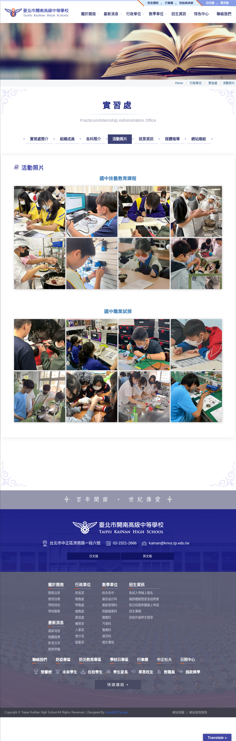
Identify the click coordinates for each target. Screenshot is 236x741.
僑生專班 (108, 642)
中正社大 (164, 659)
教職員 (165, 672)
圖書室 (79, 642)
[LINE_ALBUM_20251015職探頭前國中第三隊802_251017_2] (196, 344)
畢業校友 (142, 672)
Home (179, 83)
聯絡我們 (39, 659)
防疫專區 (63, 659)
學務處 (79, 605)
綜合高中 (108, 593)
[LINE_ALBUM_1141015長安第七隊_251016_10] (196, 396)
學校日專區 (119, 659)
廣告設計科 (109, 599)
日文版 (93, 556)
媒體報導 (54, 637)
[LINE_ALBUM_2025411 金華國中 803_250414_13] (144, 396)
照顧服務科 (109, 611)
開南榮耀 (54, 649)
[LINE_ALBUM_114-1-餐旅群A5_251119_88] (39, 263)
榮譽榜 (42, 672)
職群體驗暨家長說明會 (144, 599)
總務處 (79, 611)
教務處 (79, 599)
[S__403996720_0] (39, 211)
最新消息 (54, 631)
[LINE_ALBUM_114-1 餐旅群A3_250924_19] (196, 211)
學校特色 (54, 605)
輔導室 (79, 623)
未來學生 (66, 672)
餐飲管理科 (109, 605)
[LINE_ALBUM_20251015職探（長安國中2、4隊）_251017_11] (39, 396)
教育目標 (54, 599)
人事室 (79, 630)
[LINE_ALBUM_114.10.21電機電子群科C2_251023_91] (92, 211)
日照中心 (187, 659)
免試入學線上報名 (141, 593)
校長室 (79, 593)
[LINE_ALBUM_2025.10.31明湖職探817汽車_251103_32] (39, 344)
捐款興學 (189, 672)
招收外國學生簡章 (141, 617)
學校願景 (54, 611)
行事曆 (142, 659)
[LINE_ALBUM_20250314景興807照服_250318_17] (92, 396)
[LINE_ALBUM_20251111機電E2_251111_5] (196, 263)
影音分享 (54, 643)
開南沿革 (54, 593)
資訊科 (106, 636)
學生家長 (117, 672)
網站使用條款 (198, 712)
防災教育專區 (90, 659)
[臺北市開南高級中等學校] (36, 12)
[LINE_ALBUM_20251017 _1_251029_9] (144, 344)
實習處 (212, 83)
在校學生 (91, 672)
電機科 (106, 630)
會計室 (79, 636)
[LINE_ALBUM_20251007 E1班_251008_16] (92, 263)
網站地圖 (178, 712)
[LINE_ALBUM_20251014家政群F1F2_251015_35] (144, 263)
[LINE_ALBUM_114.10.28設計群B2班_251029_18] (144, 211)
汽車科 (106, 623)
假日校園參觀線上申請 (144, 605)
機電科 (106, 617)
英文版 (147, 556)
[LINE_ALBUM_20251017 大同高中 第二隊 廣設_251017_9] (92, 344)
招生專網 (135, 611)
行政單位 (196, 83)
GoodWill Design (117, 712)
